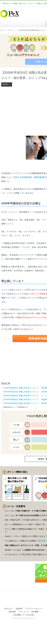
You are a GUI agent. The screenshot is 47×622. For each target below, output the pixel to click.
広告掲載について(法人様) (23, 615)
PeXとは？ (9, 609)
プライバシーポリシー (34, 609)
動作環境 (41, 541)
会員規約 (19, 609)
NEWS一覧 (11, 30)
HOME (24, 24)
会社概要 (34, 612)
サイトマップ (23, 612)
